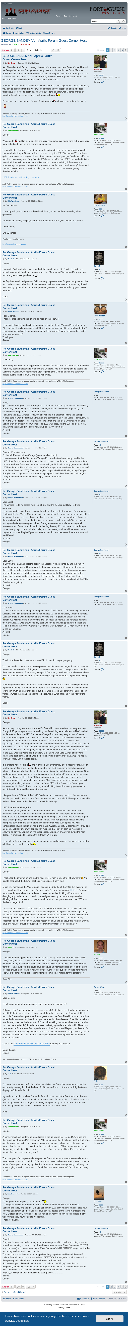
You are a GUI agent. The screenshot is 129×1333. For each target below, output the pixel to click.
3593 (101, 1205)
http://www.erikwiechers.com (14, 244)
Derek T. (97, 266)
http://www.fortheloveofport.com (15, 116)
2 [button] (111, 50)
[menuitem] (18, 28)
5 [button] (122, 50)
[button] (125, 50)
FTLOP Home (7, 4)
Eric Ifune (98, 1201)
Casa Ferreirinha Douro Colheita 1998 (32, 1043)
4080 (101, 270)
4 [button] (118, 50)
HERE (73, 890)
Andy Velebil (99, 135)
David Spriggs (99, 315)
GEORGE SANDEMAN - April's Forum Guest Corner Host (44, 40)
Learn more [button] (22, 1320)
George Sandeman (101, 392)
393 (100, 209)
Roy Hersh (25, 44)
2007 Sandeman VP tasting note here (21, 177)
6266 (101, 1085)
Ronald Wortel (99, 987)
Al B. (96, 1081)
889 (100, 991)
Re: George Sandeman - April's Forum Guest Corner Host (29, 125)
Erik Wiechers (99, 205)
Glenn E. (16, 44)
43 (100, 395)
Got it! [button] (109, 1318)
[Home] (29, 11)
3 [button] (114, 50)
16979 (101, 138)
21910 (101, 75)
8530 (101, 958)
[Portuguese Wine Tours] (107, 8)
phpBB (55, 1305)
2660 (101, 319)
